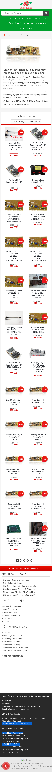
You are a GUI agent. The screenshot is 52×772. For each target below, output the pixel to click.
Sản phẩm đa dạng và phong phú (16, 580)
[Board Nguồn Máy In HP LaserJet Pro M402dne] (14, 460)
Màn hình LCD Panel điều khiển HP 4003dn (14, 182)
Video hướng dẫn (36, 19)
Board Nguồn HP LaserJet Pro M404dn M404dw (14, 506)
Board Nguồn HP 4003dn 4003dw (37, 401)
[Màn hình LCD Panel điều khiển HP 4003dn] (14, 171)
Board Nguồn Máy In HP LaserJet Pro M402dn (38, 437)
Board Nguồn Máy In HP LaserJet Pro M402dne (14, 471)
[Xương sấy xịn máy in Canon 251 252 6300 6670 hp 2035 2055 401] (14, 318)
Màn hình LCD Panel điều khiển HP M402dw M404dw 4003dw (14, 366)
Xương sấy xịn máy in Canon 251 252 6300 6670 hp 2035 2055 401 (14, 331)
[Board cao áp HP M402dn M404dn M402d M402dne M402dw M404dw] (14, 205)
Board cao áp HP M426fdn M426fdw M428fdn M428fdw (38, 217)
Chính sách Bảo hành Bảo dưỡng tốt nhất (19, 595)
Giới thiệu (7, 633)
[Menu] (4, 4)
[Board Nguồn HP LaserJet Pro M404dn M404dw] (14, 495)
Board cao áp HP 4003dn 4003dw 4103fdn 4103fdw (38, 330)
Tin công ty (7, 618)
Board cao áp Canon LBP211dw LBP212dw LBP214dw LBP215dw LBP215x (14, 256)
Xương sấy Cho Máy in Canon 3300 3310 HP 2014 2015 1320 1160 (14, 146)
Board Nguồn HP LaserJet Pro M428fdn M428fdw (38, 506)
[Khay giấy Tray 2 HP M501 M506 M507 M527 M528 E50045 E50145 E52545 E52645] (38, 353)
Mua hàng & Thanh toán (12, 636)
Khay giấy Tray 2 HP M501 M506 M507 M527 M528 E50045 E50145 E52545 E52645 (38, 367)
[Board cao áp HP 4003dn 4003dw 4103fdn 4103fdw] (38, 318)
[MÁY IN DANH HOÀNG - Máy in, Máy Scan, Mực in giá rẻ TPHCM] (26, 4)
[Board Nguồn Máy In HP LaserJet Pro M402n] (14, 425)
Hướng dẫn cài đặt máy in (19, 23)
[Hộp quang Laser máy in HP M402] (38, 171)
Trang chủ (9, 35)
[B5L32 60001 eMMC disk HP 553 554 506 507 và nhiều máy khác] (14, 529)
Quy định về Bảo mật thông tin (15, 651)
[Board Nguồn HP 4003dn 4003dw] (38, 391)
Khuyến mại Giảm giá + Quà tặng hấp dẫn (19, 586)
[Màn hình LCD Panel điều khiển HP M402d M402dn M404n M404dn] (38, 134)
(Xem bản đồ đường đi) (11, 721)
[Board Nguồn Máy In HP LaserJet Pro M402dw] (38, 460)
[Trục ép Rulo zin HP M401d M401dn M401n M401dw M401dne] (38, 281)
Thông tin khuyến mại (11, 615)
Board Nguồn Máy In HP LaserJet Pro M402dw (38, 471)
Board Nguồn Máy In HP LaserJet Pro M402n (14, 437)
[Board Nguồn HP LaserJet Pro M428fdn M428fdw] (38, 495)
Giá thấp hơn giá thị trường (13, 583)
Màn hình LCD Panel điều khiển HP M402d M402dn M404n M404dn (38, 146)
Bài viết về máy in (15, 19)
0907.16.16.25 (26, 28)
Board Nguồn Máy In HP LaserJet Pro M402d (14, 402)
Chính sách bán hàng (11, 645)
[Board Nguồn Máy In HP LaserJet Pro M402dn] (38, 425)
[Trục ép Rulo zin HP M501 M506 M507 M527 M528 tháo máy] (38, 529)
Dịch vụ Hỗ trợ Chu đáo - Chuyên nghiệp (19, 592)
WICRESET (41, 23)
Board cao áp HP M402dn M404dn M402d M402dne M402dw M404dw (14, 218)
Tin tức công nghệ (10, 612)
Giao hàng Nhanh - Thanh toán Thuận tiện (19, 589)
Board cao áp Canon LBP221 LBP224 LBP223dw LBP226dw (14, 294)
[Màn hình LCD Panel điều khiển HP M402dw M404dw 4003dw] (14, 353)
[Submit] (46, 13)
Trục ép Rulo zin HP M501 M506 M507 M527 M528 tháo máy (38, 542)
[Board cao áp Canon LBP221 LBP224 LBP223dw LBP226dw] (14, 281)
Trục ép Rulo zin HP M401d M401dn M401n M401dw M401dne (38, 294)
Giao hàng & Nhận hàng (12, 639)
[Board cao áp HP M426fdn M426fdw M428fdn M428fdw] (38, 205)
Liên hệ (6, 622)
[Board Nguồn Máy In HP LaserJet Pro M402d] (14, 391)
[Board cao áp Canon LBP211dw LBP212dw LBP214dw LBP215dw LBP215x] (14, 242)
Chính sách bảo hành (11, 642)
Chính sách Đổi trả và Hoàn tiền (15, 648)
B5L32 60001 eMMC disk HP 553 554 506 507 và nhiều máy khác (14, 542)
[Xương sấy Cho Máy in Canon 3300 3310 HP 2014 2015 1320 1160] (14, 134)
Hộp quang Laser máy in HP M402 (38, 181)
